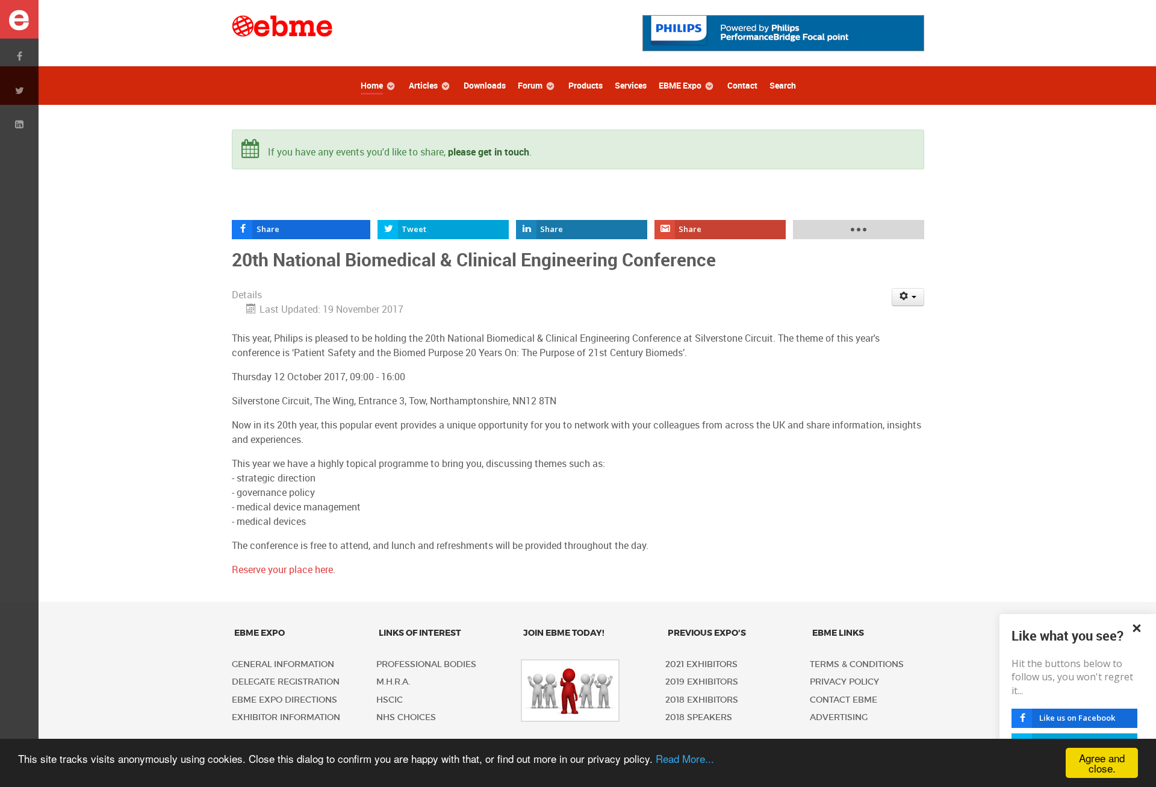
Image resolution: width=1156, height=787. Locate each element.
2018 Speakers (698, 717)
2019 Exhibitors (701, 682)
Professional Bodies (426, 664)
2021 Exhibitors (701, 664)
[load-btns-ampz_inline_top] (859, 229)
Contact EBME (843, 700)
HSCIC (389, 700)
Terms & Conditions (857, 664)
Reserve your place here (282, 569)
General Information (283, 664)
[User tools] (908, 297)
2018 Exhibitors (701, 700)
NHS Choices (406, 717)
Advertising (839, 717)
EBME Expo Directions (284, 700)
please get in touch (488, 152)
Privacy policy (844, 682)
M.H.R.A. (393, 682)
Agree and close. (1102, 763)
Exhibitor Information (286, 717)
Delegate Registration (286, 682)
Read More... (685, 758)
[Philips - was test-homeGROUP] (783, 32)
